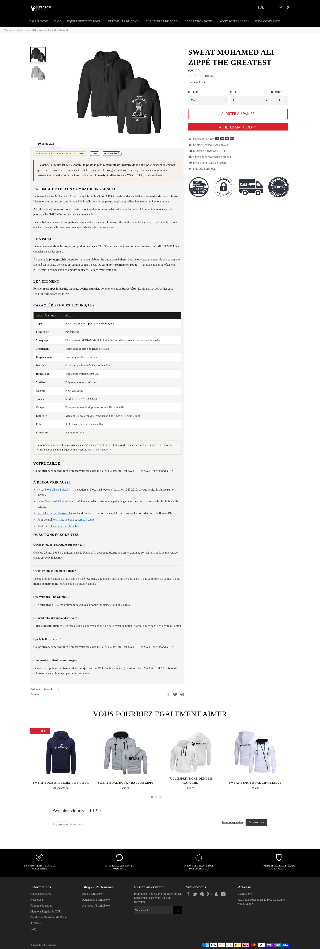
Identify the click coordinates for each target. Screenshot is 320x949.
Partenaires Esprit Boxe (96, 899)
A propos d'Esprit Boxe (96, 905)
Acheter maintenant (238, 127)
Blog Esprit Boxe (92, 893)
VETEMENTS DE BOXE (123, 21)
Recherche (36, 899)
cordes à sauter (85, 519)
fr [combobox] (96, 810)
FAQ (33, 929)
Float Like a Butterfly (99, 449)
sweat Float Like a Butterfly (53, 489)
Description (46, 143)
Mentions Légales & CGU (45, 911)
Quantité (277, 92)
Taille (234, 92)
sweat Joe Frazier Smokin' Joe (55, 513)
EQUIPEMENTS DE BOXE (84, 21)
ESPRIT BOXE (38, 21)
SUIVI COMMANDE (267, 21)
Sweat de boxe (51, 689)
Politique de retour (41, 905)
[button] (201, 76)
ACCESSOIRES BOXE (233, 21)
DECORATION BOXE (198, 21)
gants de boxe (66, 519)
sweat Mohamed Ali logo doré (55, 501)
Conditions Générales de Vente (48, 917)
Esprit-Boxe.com (47, 945)
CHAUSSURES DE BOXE (162, 21)
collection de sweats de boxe (64, 526)
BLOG (58, 21)
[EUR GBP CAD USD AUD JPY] (262, 8)
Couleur (193, 92)
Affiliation (36, 923)
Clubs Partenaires (40, 893)
